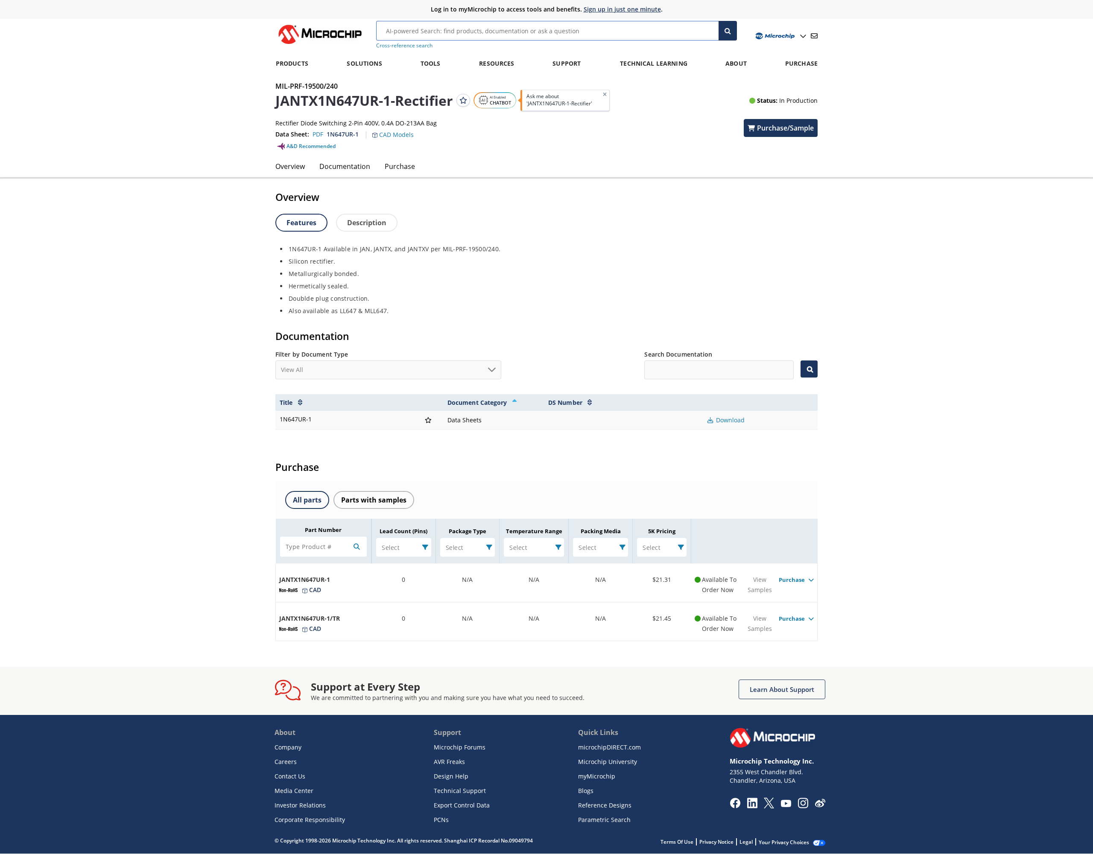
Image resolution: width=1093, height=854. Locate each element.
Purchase (400, 166)
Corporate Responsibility (310, 820)
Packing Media (601, 531)
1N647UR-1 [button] (343, 134)
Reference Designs (604, 805)
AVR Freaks (449, 762)
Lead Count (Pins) (403, 531)
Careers (286, 762)
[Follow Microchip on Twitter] (769, 806)
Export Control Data (462, 805)
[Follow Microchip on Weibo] (820, 805)
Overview (290, 166)
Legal (746, 841)
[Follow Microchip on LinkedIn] (752, 806)
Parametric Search (604, 820)
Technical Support (460, 791)
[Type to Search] (809, 369)
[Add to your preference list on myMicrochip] (463, 100)
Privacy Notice (716, 841)
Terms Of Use (676, 841)
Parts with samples (373, 500)
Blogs (585, 791)
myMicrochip (596, 776)
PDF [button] (318, 134)
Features (301, 222)
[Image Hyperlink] (319, 44)
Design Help (451, 776)
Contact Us (290, 776)
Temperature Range (534, 531)
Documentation (344, 166)
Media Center (294, 791)
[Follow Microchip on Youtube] (785, 804)
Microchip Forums (459, 747)
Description (366, 222)
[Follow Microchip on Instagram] (803, 806)
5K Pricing (661, 531)
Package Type (467, 531)
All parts (307, 500)
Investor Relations (300, 805)
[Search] (728, 31)
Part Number (323, 530)
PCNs (441, 820)
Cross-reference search (404, 45)
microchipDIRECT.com (609, 747)
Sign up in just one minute (622, 9)
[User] (780, 36)
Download (729, 420)
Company (288, 747)
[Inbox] (814, 36)
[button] (397, 129)
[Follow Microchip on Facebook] (735, 806)
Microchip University (607, 762)
